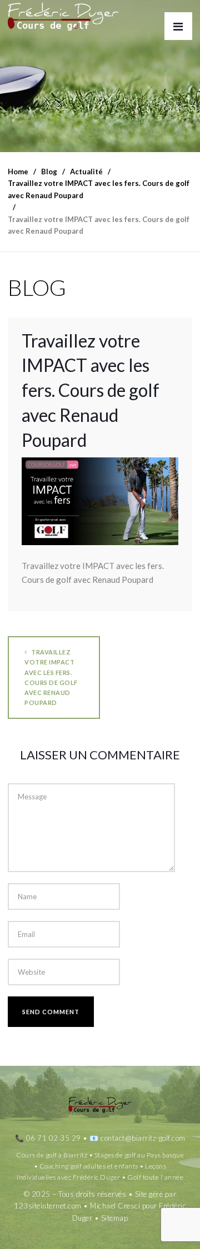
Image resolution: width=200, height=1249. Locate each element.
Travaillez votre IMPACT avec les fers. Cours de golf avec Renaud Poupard (51, 677)
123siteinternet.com (48, 1205)
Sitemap (114, 1217)
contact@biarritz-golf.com (143, 1138)
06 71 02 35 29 (53, 1138)
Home (18, 171)
